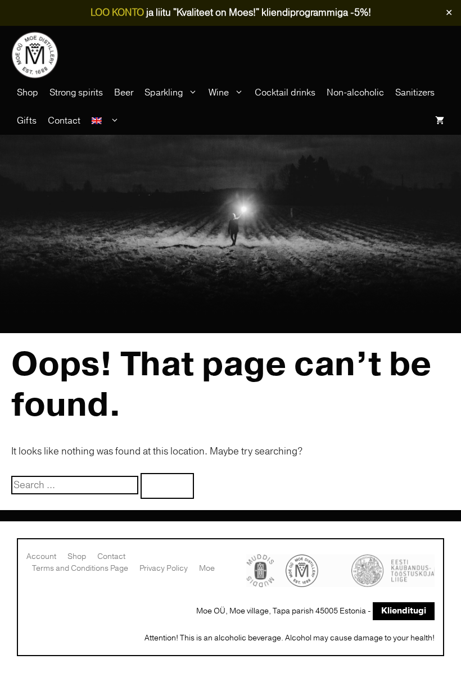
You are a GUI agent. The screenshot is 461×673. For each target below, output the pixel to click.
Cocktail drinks (285, 93)
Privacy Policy (163, 568)
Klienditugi (403, 611)
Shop (27, 93)
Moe (207, 568)
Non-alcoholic (355, 93)
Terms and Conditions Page (80, 568)
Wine (219, 93)
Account (41, 556)
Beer (123, 93)
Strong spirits (76, 93)
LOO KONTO (117, 12)
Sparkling (163, 93)
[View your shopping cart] (440, 121)
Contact (64, 121)
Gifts (27, 121)
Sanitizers (415, 93)
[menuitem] (105, 121)
